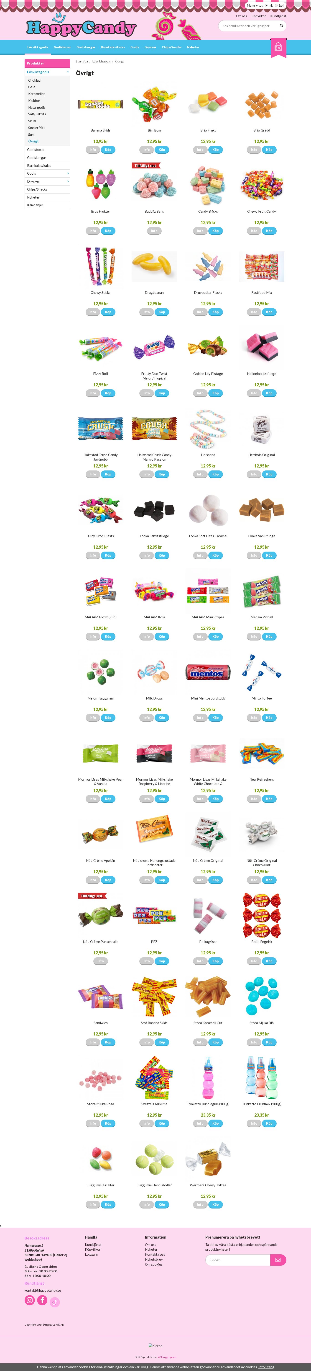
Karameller (36, 94)
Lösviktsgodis (37, 47)
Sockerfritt (36, 128)
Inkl (271, 5)
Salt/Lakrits (37, 114)
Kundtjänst (278, 16)
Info (93, 150)
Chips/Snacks (172, 47)
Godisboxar (62, 47)
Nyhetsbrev (154, 1259)
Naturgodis (37, 107)
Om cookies (154, 1264)
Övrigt (33, 141)
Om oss (241, 16)
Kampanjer (35, 205)
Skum (32, 121)
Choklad (34, 80)
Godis (134, 47)
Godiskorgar (85, 47)
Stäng (269, 1367)
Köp (108, 150)
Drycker (150, 47)
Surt (31, 134)
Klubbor (34, 100)
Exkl (281, 5)
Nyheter (193, 47)
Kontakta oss (155, 1254)
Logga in (91, 1254)
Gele (31, 87)
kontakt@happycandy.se (43, 1290)
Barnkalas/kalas (113, 47)
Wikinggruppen (167, 1357)
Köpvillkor (259, 16)
